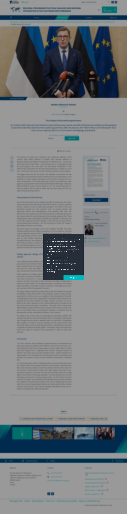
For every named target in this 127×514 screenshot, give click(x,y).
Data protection (38, 501)
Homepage (14, 22)
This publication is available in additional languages (63, 135)
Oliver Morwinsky (58, 114)
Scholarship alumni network (95, 483)
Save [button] (53, 277)
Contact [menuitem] (88, 17)
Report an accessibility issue (89, 501)
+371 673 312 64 (93, 241)
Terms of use (50, 501)
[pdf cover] (96, 174)
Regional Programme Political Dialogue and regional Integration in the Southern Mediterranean (54, 22)
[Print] (12, 162)
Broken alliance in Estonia (21, 24)
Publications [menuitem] (62, 17)
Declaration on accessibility (67, 501)
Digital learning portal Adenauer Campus (99, 473)
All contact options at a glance (58, 480)
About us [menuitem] (113, 17)
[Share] (12, 170)
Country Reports (108, 22)
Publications (95, 22)
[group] (22, 436)
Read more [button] (51, 254)
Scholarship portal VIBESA (94, 479)
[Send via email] (12, 166)
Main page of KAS (16, 501)
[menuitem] (13, 18)
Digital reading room (92, 486)
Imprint (27, 501)
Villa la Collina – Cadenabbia (95, 490)
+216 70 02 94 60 (56, 473)
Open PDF (71, 138)
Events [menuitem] (36, 17)
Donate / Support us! (92, 494)
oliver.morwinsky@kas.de (97, 238)
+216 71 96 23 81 (56, 477)
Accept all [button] (73, 277)
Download (96, 200)
